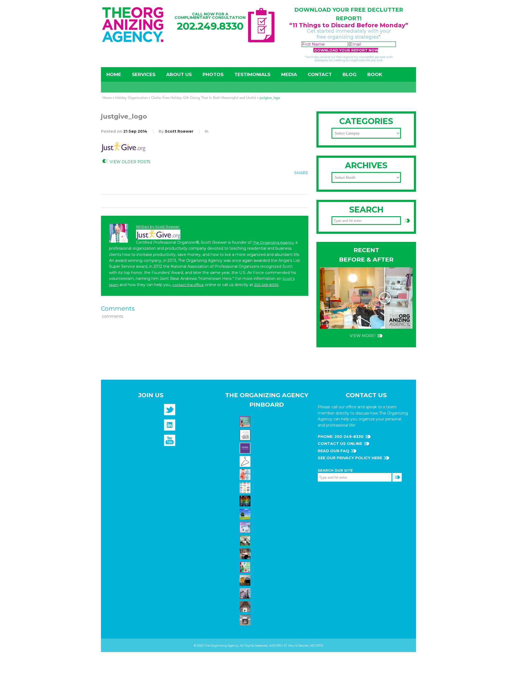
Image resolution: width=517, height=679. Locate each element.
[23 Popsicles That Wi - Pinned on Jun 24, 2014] (246, 474)
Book (374, 74)
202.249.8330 (210, 26)
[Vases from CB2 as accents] (246, 593)
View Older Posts (130, 161)
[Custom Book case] (246, 606)
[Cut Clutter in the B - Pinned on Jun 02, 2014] (246, 540)
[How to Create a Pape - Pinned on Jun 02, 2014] (246, 526)
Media (289, 74)
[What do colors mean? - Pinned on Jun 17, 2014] (246, 500)
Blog (350, 74)
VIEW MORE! (362, 335)
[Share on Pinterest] (291, 185)
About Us (179, 74)
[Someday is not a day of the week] (246, 447)
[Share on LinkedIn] (302, 185)
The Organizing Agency (273, 242)
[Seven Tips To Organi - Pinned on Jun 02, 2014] (246, 566)
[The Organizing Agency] (169, 411)
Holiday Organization (131, 98)
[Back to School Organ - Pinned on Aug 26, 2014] (246, 421)
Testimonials (252, 74)
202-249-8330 (266, 285)
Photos (212, 74)
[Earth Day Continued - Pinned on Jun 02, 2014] (246, 553)
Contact (320, 74)
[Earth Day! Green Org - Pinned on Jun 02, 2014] (246, 513)
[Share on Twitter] (280, 185)
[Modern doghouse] (246, 619)
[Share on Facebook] (269, 185)
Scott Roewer (179, 131)
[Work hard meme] (246, 434)
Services (143, 74)
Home (113, 74)
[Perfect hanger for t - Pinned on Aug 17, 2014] (246, 460)
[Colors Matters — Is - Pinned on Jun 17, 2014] (246, 487)
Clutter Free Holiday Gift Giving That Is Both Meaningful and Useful (203, 98)
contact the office (188, 285)
